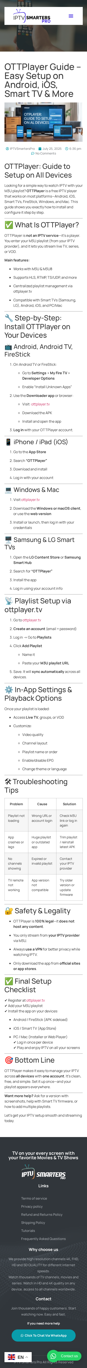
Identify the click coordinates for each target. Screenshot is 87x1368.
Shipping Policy (33, 1222)
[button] (71, 16)
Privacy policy (32, 1206)
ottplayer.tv (40, 404)
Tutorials (28, 1230)
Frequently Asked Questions (43, 1238)
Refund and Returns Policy (41, 1214)
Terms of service (34, 1198)
